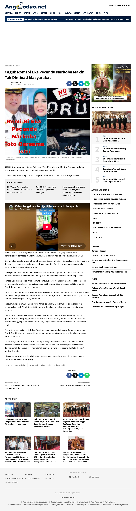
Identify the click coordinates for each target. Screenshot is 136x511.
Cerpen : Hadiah (99, 251)
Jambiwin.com (28, 502)
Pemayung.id (81, 504)
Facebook (75, 477)
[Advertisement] (68, 42)
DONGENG (97, 223)
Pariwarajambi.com (41, 504)
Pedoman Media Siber (14, 478)
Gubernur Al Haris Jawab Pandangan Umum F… (114, 180)
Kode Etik (49, 474)
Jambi (105, 136)
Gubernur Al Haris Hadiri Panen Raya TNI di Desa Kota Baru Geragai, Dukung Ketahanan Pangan (46, 422)
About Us (9, 474)
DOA (95, 218)
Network (49, 478)
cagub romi (33, 365)
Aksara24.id (107, 504)
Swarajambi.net (57, 504)
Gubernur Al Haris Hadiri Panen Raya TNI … (114, 160)
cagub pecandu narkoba (15, 365)
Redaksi (28, 474)
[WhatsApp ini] (87, 83)
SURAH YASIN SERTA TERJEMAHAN (107, 227)
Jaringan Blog (11, 482)
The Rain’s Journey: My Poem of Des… (109, 302)
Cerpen (95, 246)
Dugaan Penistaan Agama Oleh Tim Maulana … (107, 296)
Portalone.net (94, 504)
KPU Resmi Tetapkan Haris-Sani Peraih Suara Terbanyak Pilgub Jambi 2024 (19, 190)
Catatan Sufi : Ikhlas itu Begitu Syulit (108, 306)
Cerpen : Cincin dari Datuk (103, 255)
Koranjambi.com (56, 502)
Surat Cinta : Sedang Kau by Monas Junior (110, 272)
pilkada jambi (59, 365)
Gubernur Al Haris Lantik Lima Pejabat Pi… (114, 139)
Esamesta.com (110, 502)
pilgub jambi (46, 365)
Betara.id (27, 504)
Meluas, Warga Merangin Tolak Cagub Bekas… (108, 289)
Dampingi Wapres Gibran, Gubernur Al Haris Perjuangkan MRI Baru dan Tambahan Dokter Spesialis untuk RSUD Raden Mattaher (17, 457)
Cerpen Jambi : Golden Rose (104, 267)
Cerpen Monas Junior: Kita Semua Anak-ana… (110, 261)
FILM (95, 232)
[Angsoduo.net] (25, 5)
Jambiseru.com (70, 502)
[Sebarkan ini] (69, 83)
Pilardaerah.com (15, 504)
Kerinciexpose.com (121, 504)
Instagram (95, 477)
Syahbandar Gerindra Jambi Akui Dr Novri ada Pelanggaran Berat (22, 385)
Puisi (94, 279)
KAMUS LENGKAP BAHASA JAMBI (106, 204)
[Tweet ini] (75, 83)
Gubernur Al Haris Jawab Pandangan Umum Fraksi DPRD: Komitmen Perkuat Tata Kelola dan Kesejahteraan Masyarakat (46, 457)
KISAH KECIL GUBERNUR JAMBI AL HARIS (109, 199)
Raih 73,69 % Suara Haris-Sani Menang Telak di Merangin (46, 190)
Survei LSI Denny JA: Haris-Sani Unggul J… (111, 283)
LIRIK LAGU (97, 237)
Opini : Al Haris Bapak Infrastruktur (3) (75, 384)
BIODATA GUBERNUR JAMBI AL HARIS (108, 194)
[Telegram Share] (81, 83)
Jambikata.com (96, 502)
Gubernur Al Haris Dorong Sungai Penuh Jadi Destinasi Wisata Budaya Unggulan (17, 421)
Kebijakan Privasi (32, 478)
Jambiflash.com (41, 502)
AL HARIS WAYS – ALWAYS (103, 208)
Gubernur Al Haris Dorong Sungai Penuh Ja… (114, 149)
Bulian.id (70, 504)
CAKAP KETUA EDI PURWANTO (105, 213)
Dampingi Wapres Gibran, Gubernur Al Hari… (114, 170)
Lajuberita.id (83, 502)
